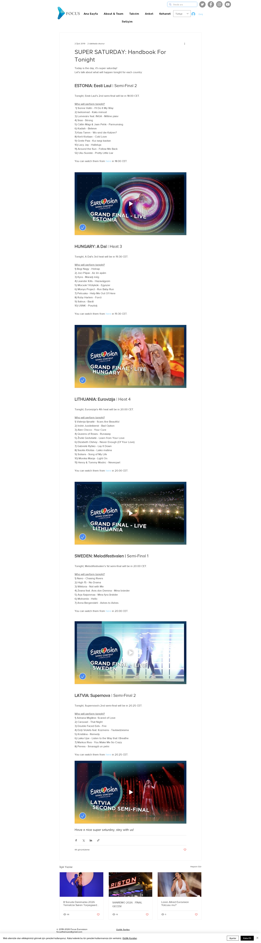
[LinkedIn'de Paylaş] (90, 840)
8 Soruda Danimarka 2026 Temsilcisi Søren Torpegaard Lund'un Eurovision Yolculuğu (80, 904)
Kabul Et (247, 938)
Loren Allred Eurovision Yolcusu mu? (175, 904)
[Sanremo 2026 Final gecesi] (130, 884)
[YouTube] (228, 4)
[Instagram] (219, 4)
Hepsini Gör (195, 866)
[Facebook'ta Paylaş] (76, 840)
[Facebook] (211, 4)
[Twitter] (202, 4)
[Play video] (130, 203)
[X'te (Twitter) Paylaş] (83, 840)
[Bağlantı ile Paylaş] (98, 840)
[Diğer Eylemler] (184, 43)
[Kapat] (257, 938)
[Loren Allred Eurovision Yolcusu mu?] (179, 884)
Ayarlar (232, 938)
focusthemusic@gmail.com (69, 931)
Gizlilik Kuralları (129, 938)
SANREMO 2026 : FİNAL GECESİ (127, 904)
